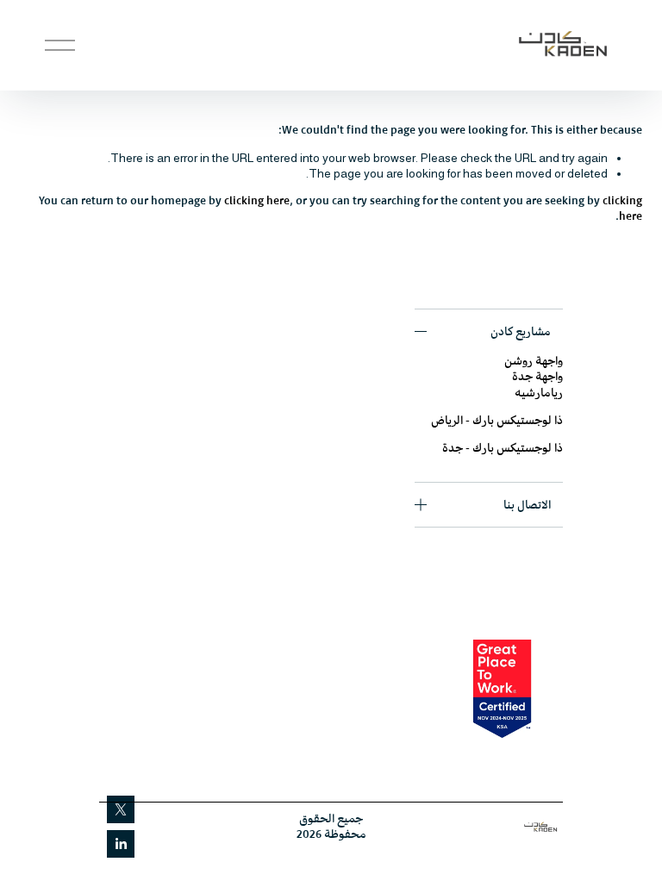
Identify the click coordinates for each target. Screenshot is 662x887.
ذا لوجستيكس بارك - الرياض (497, 420)
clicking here (257, 200)
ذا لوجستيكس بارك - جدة (502, 448)
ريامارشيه (539, 393)
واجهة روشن (533, 361)
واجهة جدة (537, 376)
